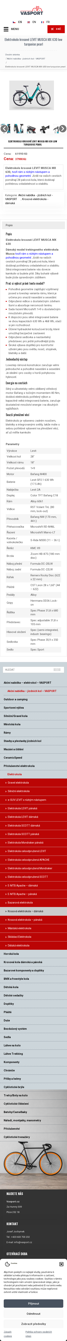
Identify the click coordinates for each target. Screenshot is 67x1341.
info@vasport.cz (23, 1242)
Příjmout (33, 1303)
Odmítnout (33, 1313)
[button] (61, 1264)
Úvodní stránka (12, 54)
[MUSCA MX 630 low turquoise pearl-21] (46, 128)
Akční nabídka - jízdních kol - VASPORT (26, 59)
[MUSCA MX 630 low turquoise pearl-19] (33, 128)
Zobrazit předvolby (33, 1324)
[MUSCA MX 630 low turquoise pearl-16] (20, 128)
